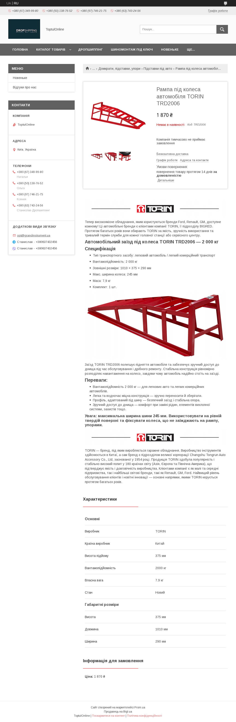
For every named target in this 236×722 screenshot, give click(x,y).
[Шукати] (222, 29)
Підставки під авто (158, 68)
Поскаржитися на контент (108, 715)
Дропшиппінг (90, 49)
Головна (20, 49)
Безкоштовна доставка (172, 154)
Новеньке (170, 49)
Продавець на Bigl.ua (118, 711)
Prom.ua (139, 707)
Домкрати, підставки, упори (119, 68)
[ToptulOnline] (24, 37)
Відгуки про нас (24, 87)
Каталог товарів (50, 49)
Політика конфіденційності (144, 715)
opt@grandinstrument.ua (33, 235)
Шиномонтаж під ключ (132, 49)
